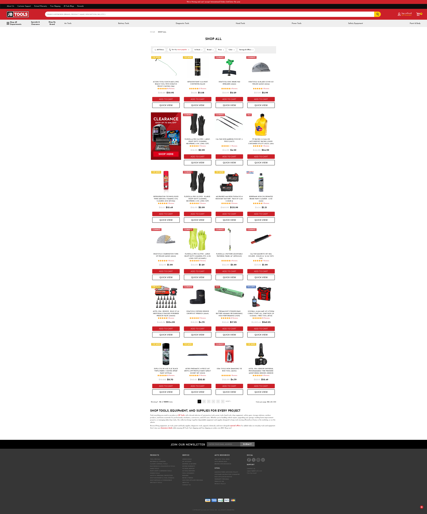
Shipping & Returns (189, 464)
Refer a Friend (187, 478)
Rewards (80, 6)
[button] (179, 50)
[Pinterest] (258, 459)
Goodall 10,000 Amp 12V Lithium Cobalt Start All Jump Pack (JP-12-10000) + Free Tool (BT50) (261, 314)
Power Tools (296, 23)
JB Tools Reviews (188, 471)
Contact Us (186, 485)
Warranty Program (222, 479)
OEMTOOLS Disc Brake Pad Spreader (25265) (229, 83)
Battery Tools (123, 23)
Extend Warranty (40, 6)
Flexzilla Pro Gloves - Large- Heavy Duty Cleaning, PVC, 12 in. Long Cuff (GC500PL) (197, 256)
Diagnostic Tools (182, 23)
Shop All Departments (15, 23)
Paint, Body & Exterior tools (161, 471)
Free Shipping (55, 6)
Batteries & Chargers (158, 461)
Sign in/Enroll (406, 13)
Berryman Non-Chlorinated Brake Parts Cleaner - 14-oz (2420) (261, 199)
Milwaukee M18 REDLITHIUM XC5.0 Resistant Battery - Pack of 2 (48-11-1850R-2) (229, 199)
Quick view (166, 105)
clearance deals (166, 428)
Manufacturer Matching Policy (226, 472)
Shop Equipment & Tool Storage (162, 478)
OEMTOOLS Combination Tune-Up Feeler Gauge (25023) (166, 255)
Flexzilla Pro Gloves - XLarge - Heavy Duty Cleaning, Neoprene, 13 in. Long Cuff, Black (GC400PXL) (197, 199)
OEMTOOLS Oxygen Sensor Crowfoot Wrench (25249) (197, 312)
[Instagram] (262, 459)
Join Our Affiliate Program (192, 480)
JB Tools (181, 415)
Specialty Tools (156, 482)
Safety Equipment (355, 23)
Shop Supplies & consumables (161, 480)
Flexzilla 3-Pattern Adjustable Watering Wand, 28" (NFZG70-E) (229, 255)
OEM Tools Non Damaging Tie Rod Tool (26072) (229, 370)
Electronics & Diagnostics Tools (162, 466)
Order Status (187, 459)
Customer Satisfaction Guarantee (227, 474)
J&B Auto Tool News (222, 459)
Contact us (251, 468)
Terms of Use (219, 481)
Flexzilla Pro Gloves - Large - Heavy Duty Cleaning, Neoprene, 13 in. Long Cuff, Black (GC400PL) (198, 142)
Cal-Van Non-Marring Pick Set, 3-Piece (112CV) (229, 140)
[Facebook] (249, 459)
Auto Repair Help (221, 461)
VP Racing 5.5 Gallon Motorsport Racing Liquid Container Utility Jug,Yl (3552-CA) (261, 142)
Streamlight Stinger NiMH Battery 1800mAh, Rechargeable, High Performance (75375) (229, 314)
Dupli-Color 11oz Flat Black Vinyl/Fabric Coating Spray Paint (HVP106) (166, 371)
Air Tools (67, 23)
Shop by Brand (52, 23)
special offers (235, 426)
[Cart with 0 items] (418, 14)
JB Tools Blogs (69, 6)
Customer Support (24, 6)
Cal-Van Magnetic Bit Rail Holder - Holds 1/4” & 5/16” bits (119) (261, 256)
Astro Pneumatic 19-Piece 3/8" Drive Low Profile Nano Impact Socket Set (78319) (197, 371)
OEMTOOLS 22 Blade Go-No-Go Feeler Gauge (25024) (261, 83)
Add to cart (166, 99)
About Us (10, 6)
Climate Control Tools (159, 464)
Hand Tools (240, 23)
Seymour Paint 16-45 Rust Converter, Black (197, 83)
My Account (186, 461)
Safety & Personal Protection (161, 475)
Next (228, 401)
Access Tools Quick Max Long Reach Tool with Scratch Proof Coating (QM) (166, 84)
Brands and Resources (223, 464)
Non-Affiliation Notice (223, 476)
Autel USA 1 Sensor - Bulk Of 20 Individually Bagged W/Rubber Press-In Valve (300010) (166, 314)
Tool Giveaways (188, 473)
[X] (253, 460)
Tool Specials (155, 459)
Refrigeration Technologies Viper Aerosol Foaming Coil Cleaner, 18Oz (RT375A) (165, 199)
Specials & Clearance (35, 23)
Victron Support (188, 468)
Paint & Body (415, 23)
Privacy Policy (220, 483)
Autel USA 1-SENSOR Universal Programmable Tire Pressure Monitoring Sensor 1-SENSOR (261, 371)
